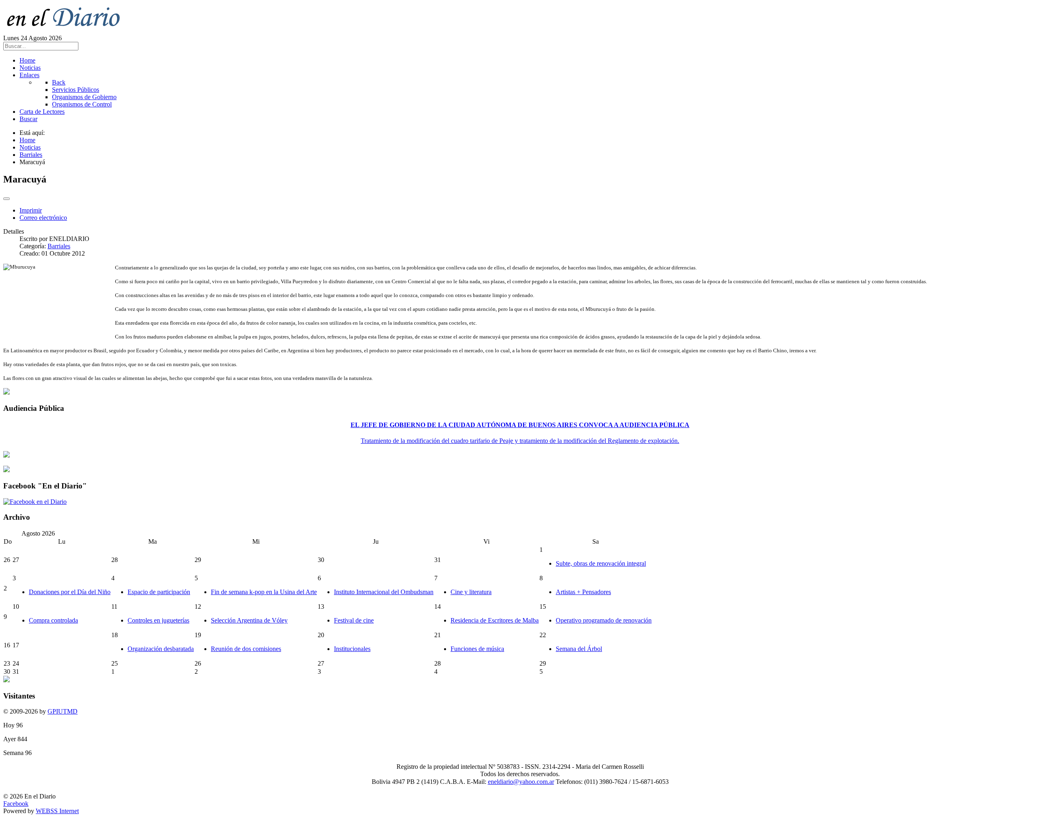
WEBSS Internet (57, 810)
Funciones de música (477, 648)
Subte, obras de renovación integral (601, 563)
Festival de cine (354, 620)
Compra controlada (53, 620)
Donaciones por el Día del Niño (69, 591)
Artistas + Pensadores (583, 591)
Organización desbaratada (161, 648)
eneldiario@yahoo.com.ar (521, 781)
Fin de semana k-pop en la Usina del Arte (264, 591)
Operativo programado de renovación (604, 620)
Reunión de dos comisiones (246, 648)
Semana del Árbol (579, 648)
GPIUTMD (63, 711)
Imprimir (31, 210)
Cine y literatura (471, 591)
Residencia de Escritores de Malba (495, 620)
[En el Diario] (68, 30)
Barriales (59, 246)
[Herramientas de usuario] (6, 198)
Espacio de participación (159, 591)
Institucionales (352, 648)
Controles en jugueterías (158, 620)
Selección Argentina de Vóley (249, 620)
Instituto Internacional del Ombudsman (383, 591)
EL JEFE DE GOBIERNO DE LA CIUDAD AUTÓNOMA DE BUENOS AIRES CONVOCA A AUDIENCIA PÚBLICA (520, 424)
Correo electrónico (43, 217)
